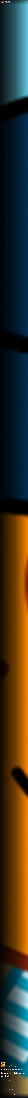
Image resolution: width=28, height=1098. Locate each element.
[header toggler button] (26, 2)
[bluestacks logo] (5, 2)
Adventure (5, 1080)
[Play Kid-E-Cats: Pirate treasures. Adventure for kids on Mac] (14, 1085)
